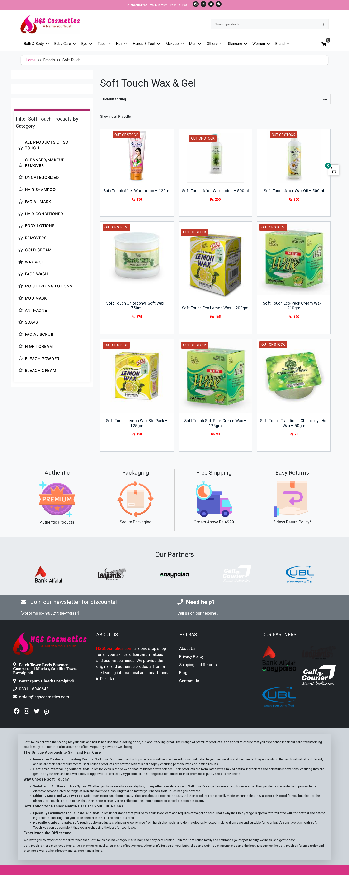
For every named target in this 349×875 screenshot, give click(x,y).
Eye (84, 43)
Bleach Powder (42, 358)
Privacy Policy (191, 656)
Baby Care (62, 43)
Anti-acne (36, 310)
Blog (183, 672)
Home (31, 60)
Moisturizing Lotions (48, 286)
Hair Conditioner (44, 213)
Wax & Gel (36, 262)
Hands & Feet (144, 43)
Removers (36, 237)
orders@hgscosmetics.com (44, 697)
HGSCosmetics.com (114, 648)
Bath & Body (34, 43)
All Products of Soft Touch (49, 145)
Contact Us (189, 680)
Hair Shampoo (40, 189)
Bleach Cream (40, 370)
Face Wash (36, 274)
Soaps (31, 322)
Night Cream (39, 346)
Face (102, 43)
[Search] (322, 24)
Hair (119, 43)
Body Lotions (40, 225)
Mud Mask (36, 298)
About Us (187, 648)
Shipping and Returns (198, 664)
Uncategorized (42, 177)
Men (192, 43)
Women (258, 43)
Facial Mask (38, 201)
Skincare (235, 43)
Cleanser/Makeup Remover (45, 162)
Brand (280, 43)
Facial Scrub (39, 334)
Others (212, 43)
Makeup (172, 43)
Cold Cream (38, 250)
